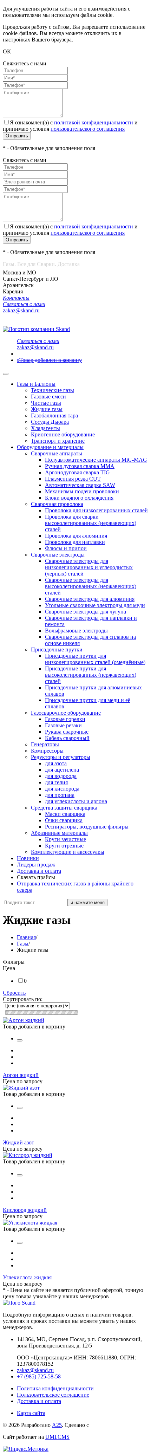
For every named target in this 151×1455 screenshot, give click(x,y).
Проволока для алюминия (76, 536)
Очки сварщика (64, 820)
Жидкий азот (18, 1142)
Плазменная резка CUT (73, 479)
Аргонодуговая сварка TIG (77, 472)
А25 (57, 1425)
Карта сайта (31, 1413)
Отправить (17, 135)
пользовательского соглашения (88, 129)
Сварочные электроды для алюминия (89, 599)
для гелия (56, 782)
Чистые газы (46, 403)
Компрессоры (47, 751)
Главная (26, 937)
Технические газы (52, 390)
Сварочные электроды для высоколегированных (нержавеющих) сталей (90, 586)
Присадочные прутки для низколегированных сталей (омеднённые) (95, 659)
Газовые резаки (63, 725)
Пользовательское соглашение (53, 1395)
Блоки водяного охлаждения (79, 498)
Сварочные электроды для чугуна (85, 612)
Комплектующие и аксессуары (67, 852)
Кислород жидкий (25, 1210)
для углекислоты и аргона (76, 801)
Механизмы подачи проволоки (82, 491)
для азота (56, 763)
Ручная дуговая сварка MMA (79, 466)
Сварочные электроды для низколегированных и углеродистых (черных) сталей (89, 567)
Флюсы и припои (66, 548)
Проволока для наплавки (75, 542)
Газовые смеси (48, 397)
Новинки (28, 858)
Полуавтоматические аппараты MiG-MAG (96, 460)
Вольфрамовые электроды (76, 631)
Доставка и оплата (39, 871)
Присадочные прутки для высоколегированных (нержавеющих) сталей (90, 674)
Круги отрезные (64, 846)
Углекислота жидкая (27, 1277)
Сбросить (14, 993)
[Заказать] (19, 1040)
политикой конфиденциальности (93, 122)
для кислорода (62, 789)
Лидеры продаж (36, 865)
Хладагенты (45, 428)
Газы (22, 944)
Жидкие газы (47, 409)
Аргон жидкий (21, 1075)
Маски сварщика (65, 814)
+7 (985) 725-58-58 (39, 1376)
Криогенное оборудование (63, 434)
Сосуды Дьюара (50, 422)
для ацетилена (62, 770)
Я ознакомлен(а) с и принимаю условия (70, 125)
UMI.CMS (57, 1437)
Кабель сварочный (67, 738)
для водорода (61, 776)
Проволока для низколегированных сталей (96, 510)
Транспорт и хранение (58, 441)
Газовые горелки (65, 719)
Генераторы (45, 744)
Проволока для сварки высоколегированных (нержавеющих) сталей (90, 523)
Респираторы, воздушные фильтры (87, 827)
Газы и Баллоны (36, 384)
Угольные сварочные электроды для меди (95, 605)
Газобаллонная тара (54, 415)
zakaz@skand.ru (35, 1370)
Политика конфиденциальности (55, 1388)
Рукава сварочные (66, 732)
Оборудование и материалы (50, 447)
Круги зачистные (65, 839)
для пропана (59, 795)
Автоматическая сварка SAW (80, 485)
